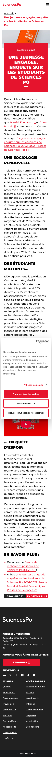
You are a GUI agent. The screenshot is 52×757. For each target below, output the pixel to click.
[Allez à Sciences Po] (17, 621)
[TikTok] (28, 675)
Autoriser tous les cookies (26, 394)
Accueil (9, 13)
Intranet (30, 704)
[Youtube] (34, 675)
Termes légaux (10, 721)
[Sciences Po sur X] (10, 675)
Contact (7, 686)
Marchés (7, 715)
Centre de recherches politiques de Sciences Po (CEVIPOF (23, 566)
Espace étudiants (35, 686)
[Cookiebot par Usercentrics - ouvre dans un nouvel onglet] (37, 342)
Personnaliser (24, 403)
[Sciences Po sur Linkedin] (4, 675)
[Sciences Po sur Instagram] (22, 675)
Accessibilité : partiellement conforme (10, 732)
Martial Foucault (21, 122)
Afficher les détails (33, 385)
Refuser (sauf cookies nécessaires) (26, 413)
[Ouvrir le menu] (47, 4)
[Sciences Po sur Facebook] (16, 675)
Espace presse (10, 698)
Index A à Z (9, 692)
